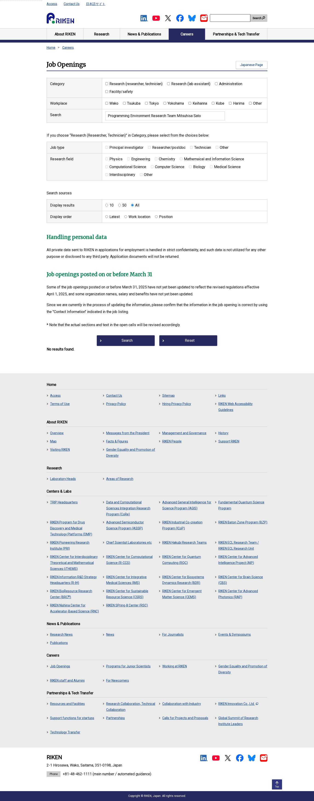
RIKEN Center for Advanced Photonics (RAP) (238, 594)
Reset (189, 340)
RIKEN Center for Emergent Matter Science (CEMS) (182, 594)
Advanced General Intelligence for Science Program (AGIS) (186, 505)
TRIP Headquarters (64, 502)
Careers (68, 47)
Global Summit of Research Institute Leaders (238, 721)
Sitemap (168, 395)
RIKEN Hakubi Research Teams (184, 542)
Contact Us (72, 4)
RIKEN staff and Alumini (67, 680)
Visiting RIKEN (60, 449)
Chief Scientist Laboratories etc (129, 542)
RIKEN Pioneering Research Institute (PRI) (69, 545)
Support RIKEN (228, 441)
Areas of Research (119, 479)
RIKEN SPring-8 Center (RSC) (127, 605)
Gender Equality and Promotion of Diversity (130, 452)
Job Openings (60, 666)
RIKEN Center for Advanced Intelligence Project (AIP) (238, 560)
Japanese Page (251, 65)
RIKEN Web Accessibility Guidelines (235, 407)
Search (257, 18)
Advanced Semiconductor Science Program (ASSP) (125, 525)
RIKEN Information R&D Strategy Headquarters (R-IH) (73, 580)
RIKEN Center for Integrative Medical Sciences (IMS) (126, 580)
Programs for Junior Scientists (128, 666)
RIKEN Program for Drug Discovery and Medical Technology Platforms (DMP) (71, 528)
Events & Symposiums (234, 634)
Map (53, 441)
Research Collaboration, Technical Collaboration (130, 707)
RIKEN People (172, 441)
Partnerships (115, 718)
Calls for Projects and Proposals (185, 718)
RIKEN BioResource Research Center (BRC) (71, 594)
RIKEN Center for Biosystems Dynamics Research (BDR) (183, 580)
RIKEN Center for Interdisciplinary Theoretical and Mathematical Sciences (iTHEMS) (74, 563)
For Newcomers (117, 680)
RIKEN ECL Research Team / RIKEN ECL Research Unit (238, 545)
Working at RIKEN (174, 666)
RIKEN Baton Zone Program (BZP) (242, 522)
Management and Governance (184, 433)
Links (222, 395)
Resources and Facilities (67, 704)
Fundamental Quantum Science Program (241, 505)
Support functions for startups (72, 718)
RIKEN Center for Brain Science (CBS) (240, 580)
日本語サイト (95, 4)
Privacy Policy (116, 404)
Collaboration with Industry (181, 704)
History (223, 433)
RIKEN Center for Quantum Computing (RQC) (181, 560)
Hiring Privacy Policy (176, 404)
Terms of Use (60, 404)
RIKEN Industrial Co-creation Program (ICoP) (182, 525)
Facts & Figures (117, 441)
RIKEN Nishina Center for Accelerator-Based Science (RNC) (74, 608)
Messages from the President (127, 433)
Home (51, 47)
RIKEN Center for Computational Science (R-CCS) (129, 560)
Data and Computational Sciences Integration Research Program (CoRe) (128, 508)
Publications (59, 643)
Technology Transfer (65, 732)
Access (52, 4)
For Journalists (173, 634)
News (110, 634)
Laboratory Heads (63, 479)
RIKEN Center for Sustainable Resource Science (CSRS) (127, 594)
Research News (61, 634)
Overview (57, 433)
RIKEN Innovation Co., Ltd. (236, 704)
